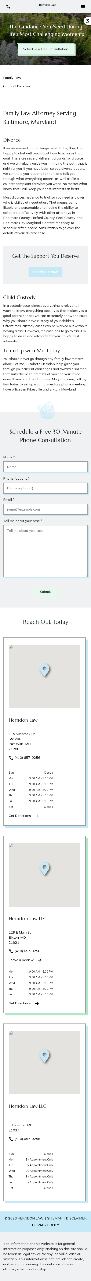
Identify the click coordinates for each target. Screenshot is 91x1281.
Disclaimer (76, 1218)
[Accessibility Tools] (87, 21)
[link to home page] (45, 6)
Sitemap (54, 1218)
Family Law (12, 78)
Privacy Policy (45, 1225)
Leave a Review (21, 960)
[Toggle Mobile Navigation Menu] (83, 6)
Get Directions (20, 815)
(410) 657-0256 (27, 757)
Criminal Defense (16, 86)
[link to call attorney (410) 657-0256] (8, 6)
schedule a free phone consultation (30, 228)
